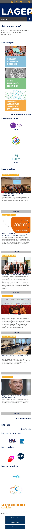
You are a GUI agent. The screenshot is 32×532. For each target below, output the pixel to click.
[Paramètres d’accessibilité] (29, 1)
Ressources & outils (17, 1)
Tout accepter (15, 518)
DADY (16, 163)
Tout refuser (15, 527)
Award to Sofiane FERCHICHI (11, 315)
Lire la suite (16, 211)
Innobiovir (16, 146)
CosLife (16, 130)
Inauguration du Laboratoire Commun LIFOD (15, 274)
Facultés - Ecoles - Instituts (12, 1)
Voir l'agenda (26, 429)
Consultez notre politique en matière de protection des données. (14, 512)
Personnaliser (15, 522)
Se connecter (21, 1)
